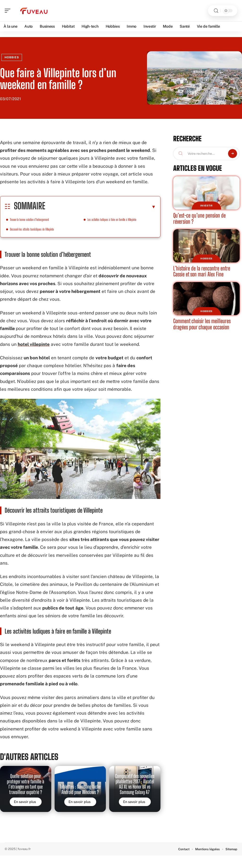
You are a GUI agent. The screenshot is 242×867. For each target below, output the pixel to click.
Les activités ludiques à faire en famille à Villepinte (111, 220)
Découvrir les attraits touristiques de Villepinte (32, 229)
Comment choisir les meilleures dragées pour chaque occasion (202, 324)
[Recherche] (216, 10)
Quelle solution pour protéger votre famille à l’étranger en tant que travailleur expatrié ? (25, 784)
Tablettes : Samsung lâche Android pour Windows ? (80, 789)
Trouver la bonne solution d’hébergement (29, 220)
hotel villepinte (34, 344)
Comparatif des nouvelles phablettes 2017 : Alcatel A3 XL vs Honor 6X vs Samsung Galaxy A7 (134, 784)
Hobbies (11, 57)
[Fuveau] (34, 10)
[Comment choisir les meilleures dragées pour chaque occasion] (206, 298)
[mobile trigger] (9, 10)
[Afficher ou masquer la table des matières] (100, 207)
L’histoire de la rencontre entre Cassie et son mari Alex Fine (201, 271)
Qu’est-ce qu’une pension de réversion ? (199, 218)
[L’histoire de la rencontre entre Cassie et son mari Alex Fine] (206, 245)
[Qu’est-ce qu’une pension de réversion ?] (206, 193)
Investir (206, 205)
